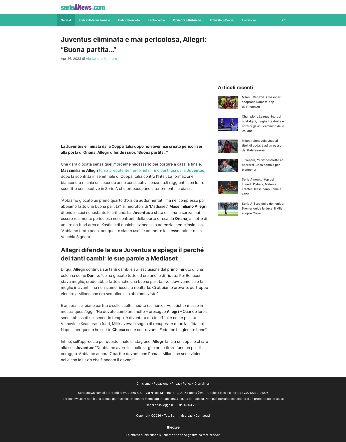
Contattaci (203, 415)
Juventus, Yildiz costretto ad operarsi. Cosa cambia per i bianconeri (263, 165)
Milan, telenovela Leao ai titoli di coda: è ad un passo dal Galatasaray (262, 145)
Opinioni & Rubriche (187, 20)
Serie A (66, 20)
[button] (283, 20)
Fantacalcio (156, 20)
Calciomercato (129, 20)
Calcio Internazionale (94, 20)
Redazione (161, 383)
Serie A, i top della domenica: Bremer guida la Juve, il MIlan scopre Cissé (263, 208)
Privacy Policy (181, 383)
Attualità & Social (221, 20)
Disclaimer (201, 383)
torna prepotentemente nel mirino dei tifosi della (151, 170)
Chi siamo (144, 383)
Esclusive (249, 20)
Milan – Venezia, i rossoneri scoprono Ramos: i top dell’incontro (261, 102)
